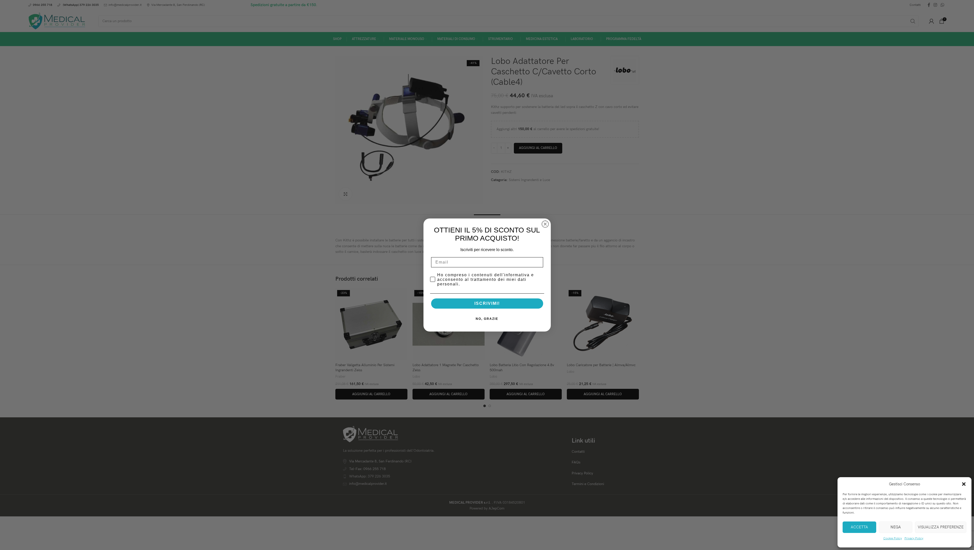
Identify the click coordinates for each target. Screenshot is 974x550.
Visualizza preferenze (941, 527)
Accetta (859, 527)
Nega (895, 527)
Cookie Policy (892, 538)
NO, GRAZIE (487, 319)
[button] (963, 484)
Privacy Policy (913, 538)
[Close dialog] (545, 224)
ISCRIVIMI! (487, 303)
